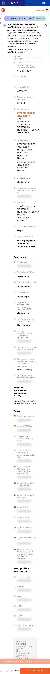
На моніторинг (36, 671)
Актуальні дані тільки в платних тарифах (25, 661)
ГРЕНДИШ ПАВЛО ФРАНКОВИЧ (26, 114)
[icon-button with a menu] (47, 10)
